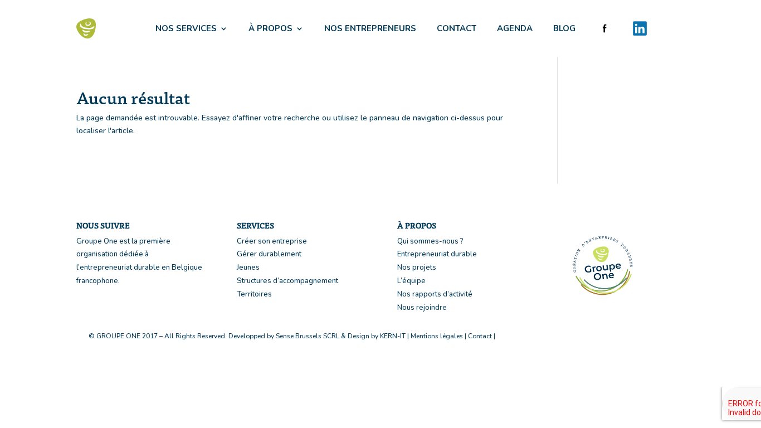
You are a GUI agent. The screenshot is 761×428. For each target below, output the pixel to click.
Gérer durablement (269, 254)
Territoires (254, 294)
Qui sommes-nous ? (430, 241)
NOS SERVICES (186, 28)
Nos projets (416, 267)
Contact (480, 336)
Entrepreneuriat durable (437, 254)
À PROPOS (270, 28)
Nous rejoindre (422, 308)
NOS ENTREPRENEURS (370, 28)
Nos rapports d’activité (434, 294)
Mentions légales (437, 336)
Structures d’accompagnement (287, 281)
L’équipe (411, 281)
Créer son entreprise (272, 241)
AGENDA (515, 28)
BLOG (564, 28)
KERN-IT (393, 336)
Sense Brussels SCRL (307, 336)
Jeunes (248, 267)
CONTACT (456, 28)
